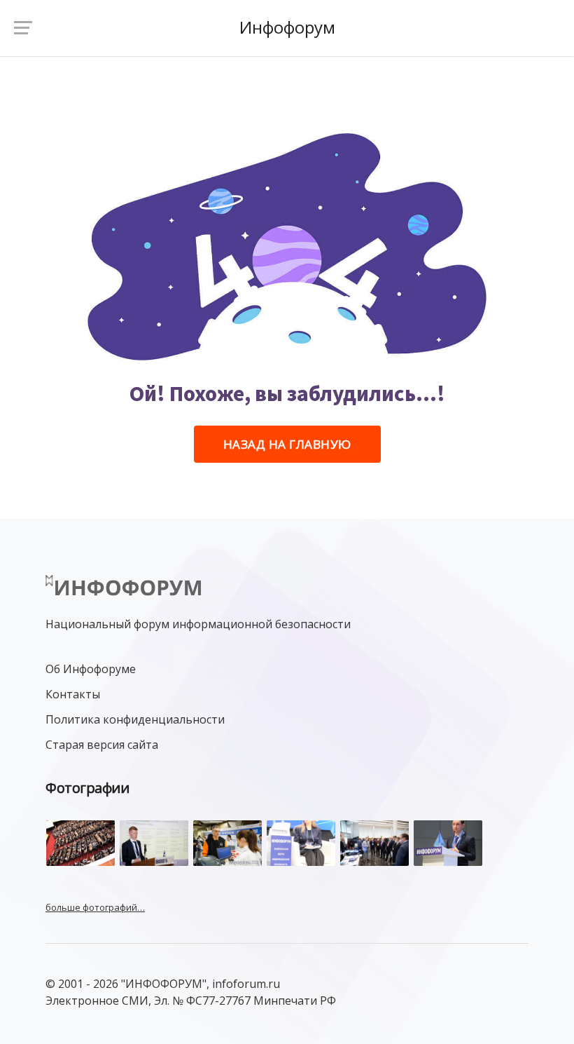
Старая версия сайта (102, 744)
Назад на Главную (287, 444)
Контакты (73, 694)
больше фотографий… (95, 907)
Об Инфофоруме (91, 669)
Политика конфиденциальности (135, 719)
